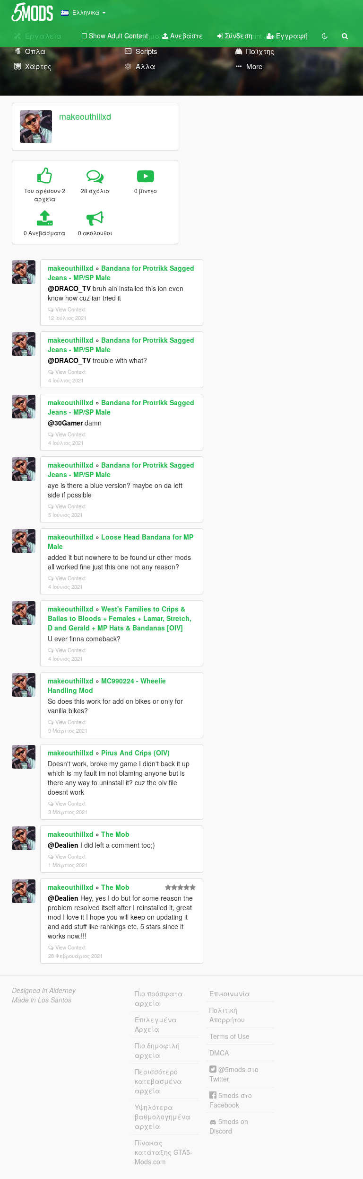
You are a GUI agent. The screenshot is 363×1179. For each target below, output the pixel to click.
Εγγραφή (291, 35)
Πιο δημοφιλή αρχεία (157, 1050)
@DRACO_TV (69, 288)
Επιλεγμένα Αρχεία (156, 1024)
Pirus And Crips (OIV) (135, 752)
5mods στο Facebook (230, 1099)
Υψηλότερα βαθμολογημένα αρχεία (162, 1116)
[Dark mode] (325, 35)
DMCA (219, 1052)
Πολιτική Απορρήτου (227, 1014)
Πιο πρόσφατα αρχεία (159, 998)
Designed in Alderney (44, 990)
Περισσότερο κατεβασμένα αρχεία (158, 1081)
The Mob (115, 834)
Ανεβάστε (185, 35)
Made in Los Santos (41, 999)
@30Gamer (65, 422)
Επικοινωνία (229, 993)
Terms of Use (229, 1036)
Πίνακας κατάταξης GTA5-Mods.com (163, 1152)
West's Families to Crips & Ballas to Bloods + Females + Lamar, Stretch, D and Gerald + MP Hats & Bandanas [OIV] (119, 618)
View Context (70, 309)
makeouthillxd (85, 116)
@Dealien (63, 845)
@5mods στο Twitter (234, 1073)
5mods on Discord (228, 1126)
